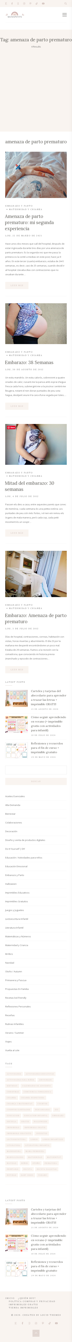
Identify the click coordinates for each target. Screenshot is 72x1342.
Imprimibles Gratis (23, 1304)
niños (24, 1163)
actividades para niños (20, 1080)
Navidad (9, 962)
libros (34, 1139)
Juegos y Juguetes (14, 910)
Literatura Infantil (14, 927)
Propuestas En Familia (17, 989)
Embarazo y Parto (19, 206)
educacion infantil (36, 1116)
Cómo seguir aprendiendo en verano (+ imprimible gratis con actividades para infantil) (48, 723)
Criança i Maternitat (20, 1104)
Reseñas (10, 1015)
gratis (25, 1121)
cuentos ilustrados (18, 1110)
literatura (13, 1145)
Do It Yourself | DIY (15, 848)
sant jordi (27, 1175)
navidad (11, 1163)
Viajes (8, 1041)
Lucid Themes (50, 1315)
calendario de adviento (36, 1086)
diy (56, 1110)
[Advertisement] (36, 87)
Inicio (10, 1298)
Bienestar (10, 813)
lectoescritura (16, 1139)
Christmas (13, 1092)
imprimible (13, 1127)
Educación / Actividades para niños (23, 857)
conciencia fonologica (37, 1092)
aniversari (45, 1080)
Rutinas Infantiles (14, 1024)
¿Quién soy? (27, 1298)
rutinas (11, 1175)
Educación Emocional (16, 866)
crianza (11, 1098)
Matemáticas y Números (18, 936)
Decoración (11, 831)
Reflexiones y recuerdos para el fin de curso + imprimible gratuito (47, 748)
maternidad (35, 1157)
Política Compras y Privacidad (32, 1301)
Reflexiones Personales (18, 1006)
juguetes (41, 1133)
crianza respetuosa (32, 1098)
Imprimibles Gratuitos (16, 901)
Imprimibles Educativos (17, 892)
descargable (42, 1110)
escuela (11, 1121)
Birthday (12, 1086)
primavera (51, 1163)
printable (13, 1169)
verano (42, 1175)
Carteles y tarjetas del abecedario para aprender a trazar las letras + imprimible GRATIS (48, 697)
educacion (13, 1116)
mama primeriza (35, 1151)
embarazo (58, 1116)
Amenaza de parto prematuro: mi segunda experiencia (29, 222)
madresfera (14, 1151)
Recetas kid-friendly (15, 997)
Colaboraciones (13, 822)
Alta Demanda (12, 805)
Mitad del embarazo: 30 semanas (29, 486)
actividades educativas (40, 1074)
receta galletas (47, 1169)
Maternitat (54, 1157)
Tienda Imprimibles (23, 1307)
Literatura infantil (37, 1145)
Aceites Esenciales (15, 796)
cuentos (42, 1104)
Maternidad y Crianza (25, 209)
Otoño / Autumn (13, 971)
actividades (14, 1074)
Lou (8, 235)
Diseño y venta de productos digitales (25, 840)
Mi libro (9, 954)
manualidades (15, 1157)
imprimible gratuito (19, 1133)
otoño (36, 1163)
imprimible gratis (34, 1127)
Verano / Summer (14, 1032)
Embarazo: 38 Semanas (29, 362)
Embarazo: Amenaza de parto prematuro (36, 618)
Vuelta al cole (12, 1050)
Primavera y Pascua (15, 980)
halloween (40, 1121)
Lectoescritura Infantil (16, 918)
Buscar (36, 781)
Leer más (16, 285)
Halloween (11, 883)
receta (28, 1169)
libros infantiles (53, 1139)
